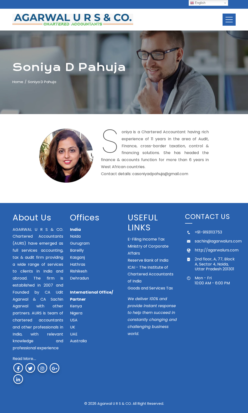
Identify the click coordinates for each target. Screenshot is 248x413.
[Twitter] (30, 368)
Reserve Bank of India (148, 260)
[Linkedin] (18, 379)
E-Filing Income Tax (146, 239)
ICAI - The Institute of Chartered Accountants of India (150, 274)
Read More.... (24, 358)
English (199, 3)
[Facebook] (18, 368)
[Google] (54, 368)
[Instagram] (42, 368)
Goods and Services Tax (150, 288)
